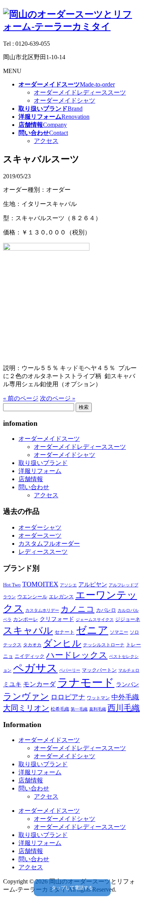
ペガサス (35, 668)
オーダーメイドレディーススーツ (80, 92)
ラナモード (85, 682)
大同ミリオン (26, 708)
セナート (64, 632)
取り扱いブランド (43, 463)
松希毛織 (60, 709)
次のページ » (57, 398)
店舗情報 (30, 479)
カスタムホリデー (42, 610)
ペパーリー (69, 670)
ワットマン (98, 698)
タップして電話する (72, 887)
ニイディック (30, 656)
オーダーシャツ (39, 527)
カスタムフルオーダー (49, 543)
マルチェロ (128, 670)
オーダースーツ (39, 535)
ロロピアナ (68, 697)
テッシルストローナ (103, 645)
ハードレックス (77, 655)
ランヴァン (26, 696)
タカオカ (32, 645)
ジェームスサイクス (95, 620)
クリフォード (57, 619)
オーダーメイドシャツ (64, 100)
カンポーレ (25, 619)
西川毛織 (124, 707)
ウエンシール (32, 596)
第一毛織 (79, 709)
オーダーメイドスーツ (49, 438)
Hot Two (12, 585)
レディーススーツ (43, 551)
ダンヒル (62, 643)
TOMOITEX (40, 584)
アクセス (46, 141)
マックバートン (99, 670)
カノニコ (77, 609)
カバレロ (106, 610)
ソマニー (119, 632)
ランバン (127, 684)
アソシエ (68, 585)
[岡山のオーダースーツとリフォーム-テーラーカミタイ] (72, 27)
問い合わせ (33, 487)
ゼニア (92, 630)
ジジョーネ (127, 619)
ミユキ (12, 684)
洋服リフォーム (39, 471)
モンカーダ (39, 684)
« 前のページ (20, 398)
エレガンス (61, 596)
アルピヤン (92, 584)
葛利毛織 (97, 709)
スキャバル (28, 630)
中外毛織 (125, 697)
